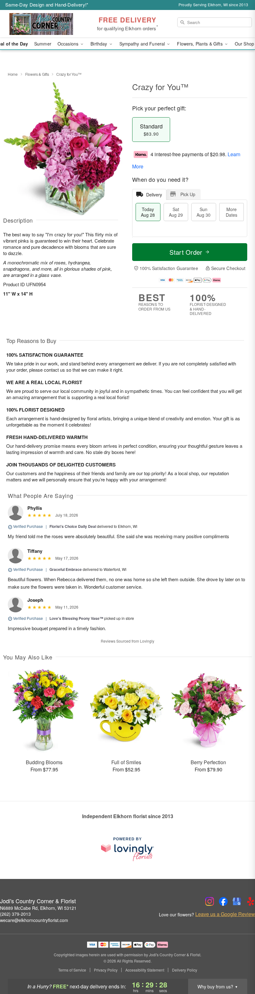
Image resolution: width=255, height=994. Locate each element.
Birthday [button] (99, 44)
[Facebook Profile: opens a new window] (223, 901)
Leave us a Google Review (225, 914)
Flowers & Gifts (37, 74)
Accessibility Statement (144, 970)
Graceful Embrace (65, 569)
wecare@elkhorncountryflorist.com (34, 920)
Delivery (154, 194)
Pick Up (187, 194)
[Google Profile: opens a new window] (237, 901)
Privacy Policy (106, 970)
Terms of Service (72, 970)
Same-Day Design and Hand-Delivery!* (47, 4)
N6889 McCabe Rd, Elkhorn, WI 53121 (38, 908)
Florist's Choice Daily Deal (72, 526)
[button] (239, 967)
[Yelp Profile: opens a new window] (250, 901)
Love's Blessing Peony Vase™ (76, 618)
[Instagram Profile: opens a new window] (209, 901)
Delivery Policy (184, 970)
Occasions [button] (69, 44)
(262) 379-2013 (15, 914)
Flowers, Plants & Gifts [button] (200, 44)
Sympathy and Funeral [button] (142, 44)
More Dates (231, 212)
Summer (42, 44)
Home (13, 74)
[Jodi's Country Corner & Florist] (43, 24)
